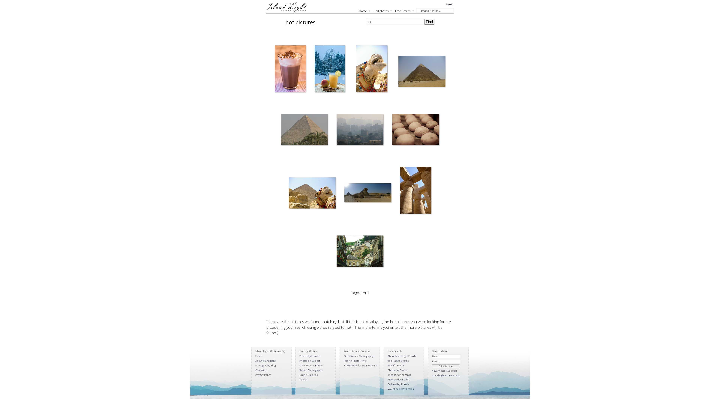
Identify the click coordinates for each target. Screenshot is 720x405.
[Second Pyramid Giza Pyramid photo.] (422, 72)
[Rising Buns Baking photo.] (415, 130)
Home (363, 11)
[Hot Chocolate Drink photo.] (290, 69)
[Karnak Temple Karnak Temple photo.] (416, 191)
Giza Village (340, 158)
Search (303, 379)
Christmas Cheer (321, 100)
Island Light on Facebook (446, 375)
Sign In (449, 4)
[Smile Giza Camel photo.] (312, 194)
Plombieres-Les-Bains (345, 280)
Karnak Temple (406, 221)
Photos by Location (310, 356)
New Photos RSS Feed (444, 370)
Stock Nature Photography (359, 356)
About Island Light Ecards (402, 356)
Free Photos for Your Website (360, 365)
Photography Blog (265, 365)
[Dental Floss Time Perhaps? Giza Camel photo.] (371, 69)
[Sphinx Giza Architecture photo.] (368, 194)
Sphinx (345, 221)
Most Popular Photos (311, 365)
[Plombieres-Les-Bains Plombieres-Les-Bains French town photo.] (360, 252)
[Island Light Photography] (286, 12)
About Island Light (265, 360)
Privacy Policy (263, 374)
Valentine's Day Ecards (401, 389)
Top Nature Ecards (398, 360)
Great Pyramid (286, 158)
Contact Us (261, 370)
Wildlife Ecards (396, 365)
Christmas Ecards (397, 370)
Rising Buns (396, 158)
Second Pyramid (404, 100)
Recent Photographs (311, 370)
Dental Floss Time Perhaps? (365, 100)
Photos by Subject (309, 360)
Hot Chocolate (280, 100)
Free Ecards (403, 11)
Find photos (381, 11)
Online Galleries (308, 374)
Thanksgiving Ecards (399, 374)
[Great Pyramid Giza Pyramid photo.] (304, 130)
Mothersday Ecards (399, 379)
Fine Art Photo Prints (355, 360)
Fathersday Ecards (398, 384)
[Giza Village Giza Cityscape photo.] (360, 130)
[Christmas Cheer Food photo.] (329, 69)
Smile (289, 221)
